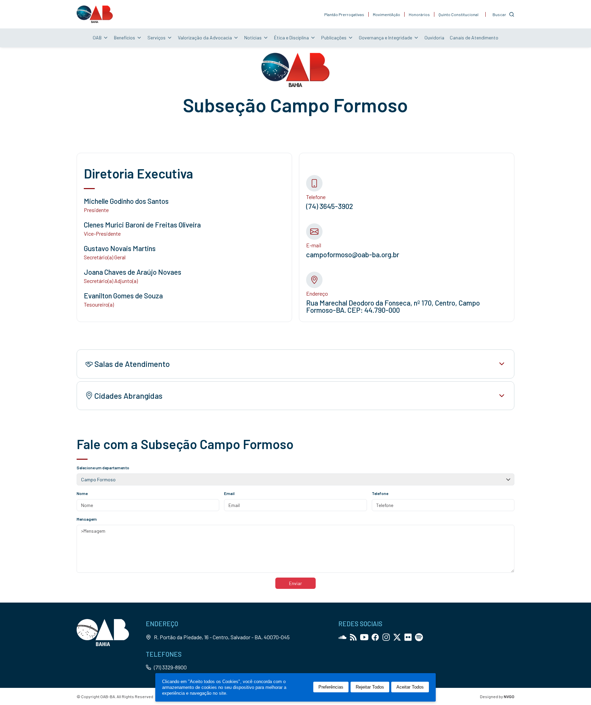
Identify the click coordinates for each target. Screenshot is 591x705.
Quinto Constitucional (458, 14)
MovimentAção (386, 14)
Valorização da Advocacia (205, 37)
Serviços (156, 37)
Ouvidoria (434, 37)
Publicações (333, 37)
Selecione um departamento (103, 467)
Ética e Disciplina (291, 37)
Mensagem (87, 519)
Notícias (253, 37)
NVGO (509, 696)
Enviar (295, 583)
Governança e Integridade (385, 37)
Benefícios (124, 37)
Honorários (419, 14)
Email (229, 493)
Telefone (380, 493)
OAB (97, 37)
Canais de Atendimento (474, 37)
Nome (82, 493)
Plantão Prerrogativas (344, 14)
